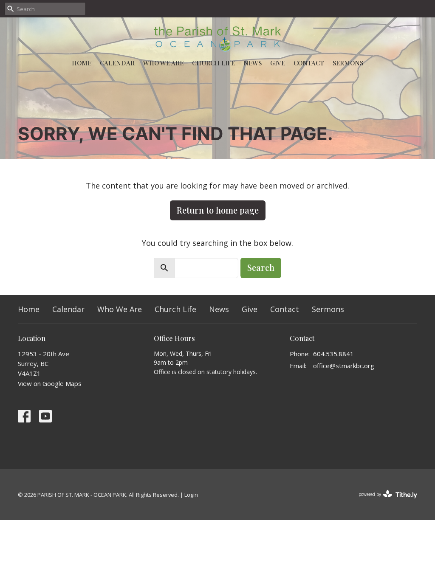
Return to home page (218, 210)
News (252, 63)
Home (81, 63)
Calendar (117, 63)
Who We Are (163, 63)
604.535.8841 (333, 353)
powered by (383, 501)
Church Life (213, 63)
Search (260, 267)
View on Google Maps (50, 383)
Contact (309, 63)
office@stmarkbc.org (343, 365)
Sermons (348, 63)
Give (277, 63)
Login (191, 494)
